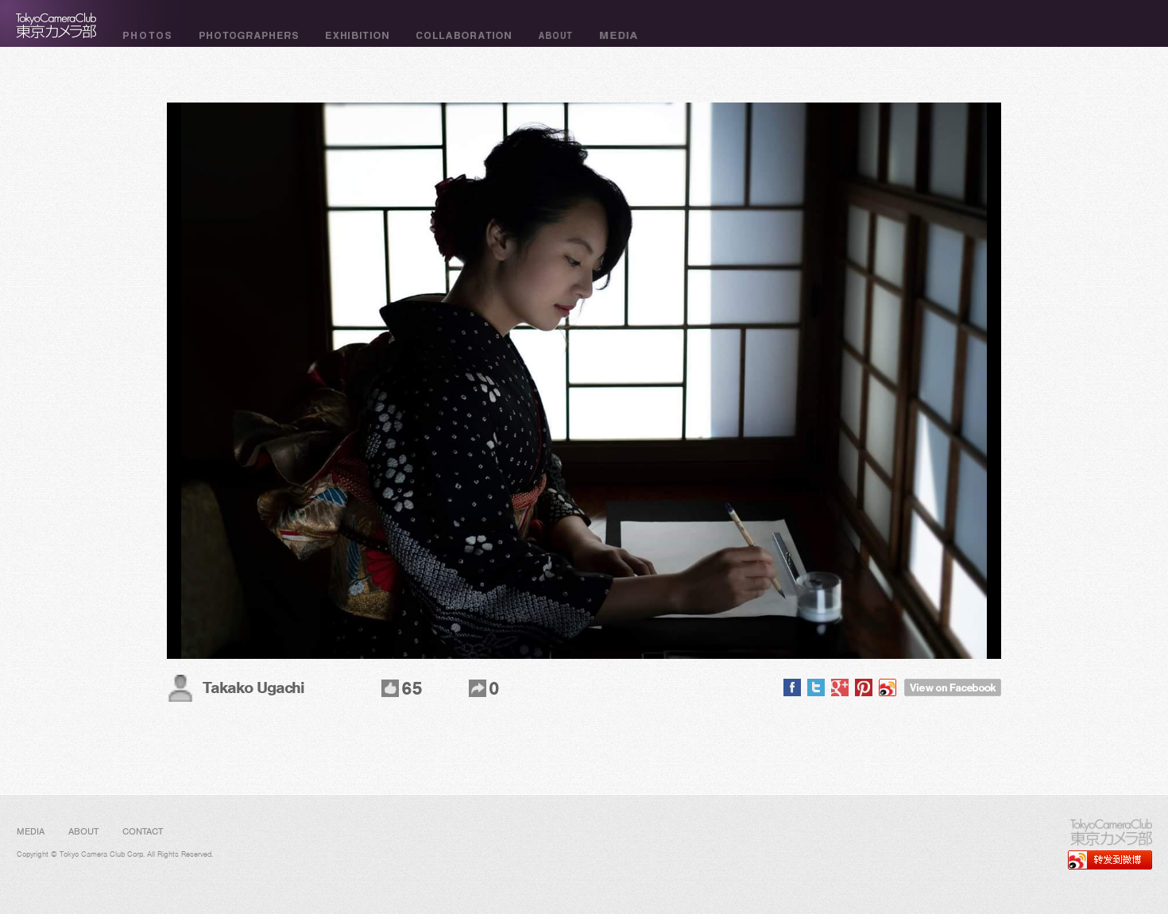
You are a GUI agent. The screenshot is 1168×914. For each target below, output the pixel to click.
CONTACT (142, 831)
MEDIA (30, 831)
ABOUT (83, 831)
